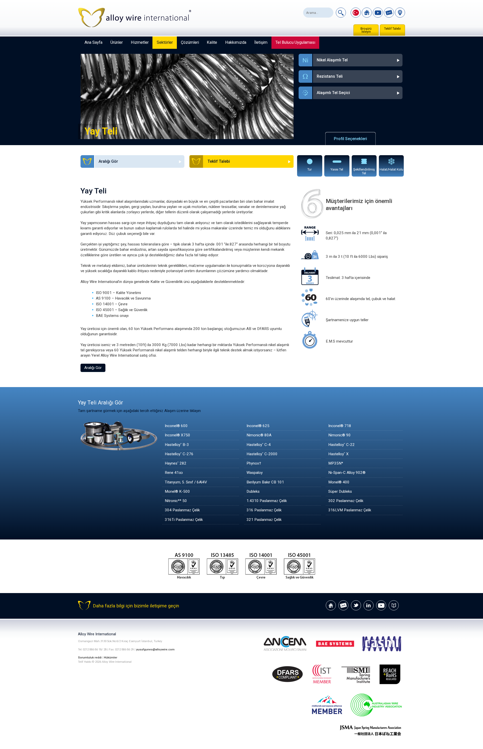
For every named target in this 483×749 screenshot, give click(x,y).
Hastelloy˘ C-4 (259, 444)
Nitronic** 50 (176, 500)
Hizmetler (140, 42)
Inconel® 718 (339, 426)
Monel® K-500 (177, 491)
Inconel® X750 (177, 435)
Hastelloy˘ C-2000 (262, 454)
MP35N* (335, 463)
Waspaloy (255, 472)
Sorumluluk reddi (90, 657)
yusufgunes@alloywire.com (155, 649)
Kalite (212, 42)
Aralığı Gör (93, 367)
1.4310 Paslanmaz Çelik (267, 500)
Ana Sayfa (93, 42)
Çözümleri (190, 42)
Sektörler (165, 42)
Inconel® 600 (176, 426)
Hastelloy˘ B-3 (177, 444)
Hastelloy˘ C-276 (179, 454)
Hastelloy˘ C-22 (341, 444)
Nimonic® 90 (339, 435)
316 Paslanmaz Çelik (264, 510)
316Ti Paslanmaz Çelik (184, 519)
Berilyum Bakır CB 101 (265, 482)
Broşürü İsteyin (366, 30)
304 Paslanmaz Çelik (182, 510)
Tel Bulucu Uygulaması (295, 42)
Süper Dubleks (340, 491)
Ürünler (116, 42)
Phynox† (254, 463)
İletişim (260, 42)
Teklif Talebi (392, 28)
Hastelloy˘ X (338, 454)
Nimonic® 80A (259, 435)
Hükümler (110, 657)
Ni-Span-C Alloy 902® (347, 472)
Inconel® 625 (258, 426)
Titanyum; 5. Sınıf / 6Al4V (186, 482)
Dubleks (253, 491)
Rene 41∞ (174, 472)
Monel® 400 (338, 482)
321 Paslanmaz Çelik (264, 519)
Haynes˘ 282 (175, 463)
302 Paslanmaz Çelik (345, 500)
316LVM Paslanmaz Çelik (349, 510)
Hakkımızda (235, 42)
